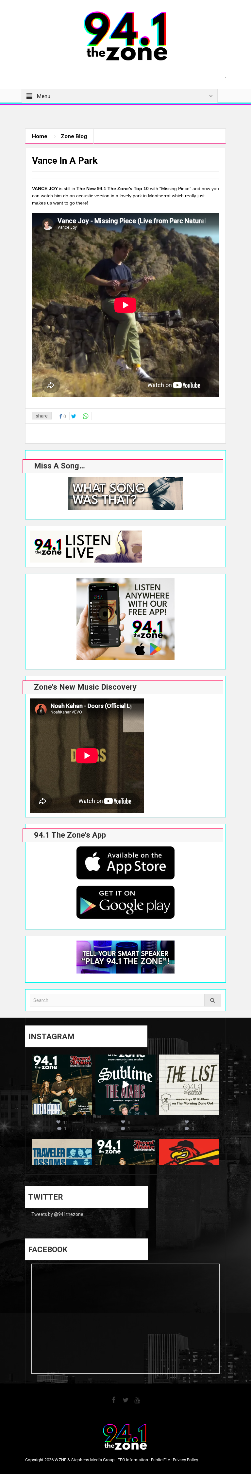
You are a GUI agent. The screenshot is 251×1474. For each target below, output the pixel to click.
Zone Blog (74, 136)
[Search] (212, 1000)
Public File (160, 1459)
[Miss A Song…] (125, 493)
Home (39, 136)
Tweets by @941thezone (57, 1214)
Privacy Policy (185, 1459)
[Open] (62, 1085)
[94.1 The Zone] (125, 35)
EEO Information (133, 1459)
